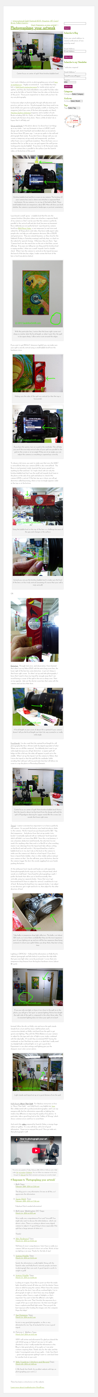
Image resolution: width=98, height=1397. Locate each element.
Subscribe (68, 57)
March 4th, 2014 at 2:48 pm (26, 1364)
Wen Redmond (22, 1239)
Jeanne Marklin (22, 1256)
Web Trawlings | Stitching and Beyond (32, 1362)
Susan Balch (21, 1199)
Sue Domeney (22, 1315)
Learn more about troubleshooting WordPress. (27, 1387)
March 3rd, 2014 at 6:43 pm (26, 1334)
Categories (68, 94)
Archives (67, 101)
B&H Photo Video (24, 228)
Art (17, 1172)
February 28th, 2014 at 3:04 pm (27, 1186)
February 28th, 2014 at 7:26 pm (27, 1201)
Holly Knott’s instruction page (26, 87)
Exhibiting (29, 1172)
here (53, 1106)
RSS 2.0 (23, 1175)
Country (67, 80)
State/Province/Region (72, 76)
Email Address (69, 49)
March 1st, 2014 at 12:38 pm (26, 1278)
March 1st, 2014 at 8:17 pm (26, 1317)
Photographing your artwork (33, 28)
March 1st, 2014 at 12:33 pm (26, 1258)
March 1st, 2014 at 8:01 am (26, 1213)
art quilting (22, 1172)
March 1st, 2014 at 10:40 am (26, 1241)
